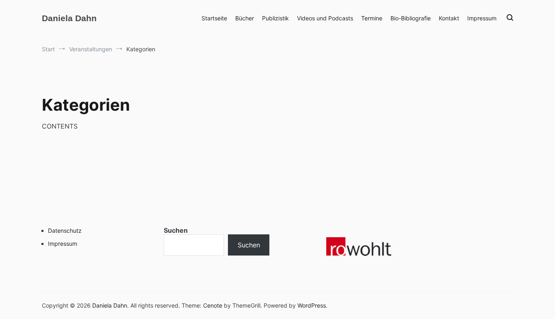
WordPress (311, 305)
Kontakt (449, 18)
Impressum (481, 18)
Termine (371, 18)
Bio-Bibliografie (410, 18)
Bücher (244, 18)
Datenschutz (65, 230)
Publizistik (275, 18)
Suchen (176, 230)
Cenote (212, 305)
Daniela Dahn (69, 18)
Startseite (214, 18)
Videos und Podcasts (325, 18)
